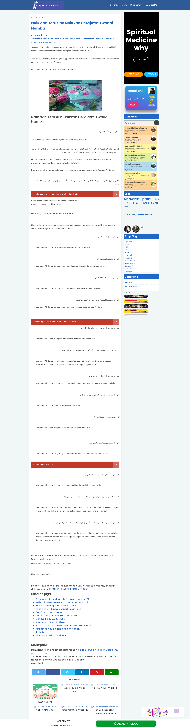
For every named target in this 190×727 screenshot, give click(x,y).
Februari (128, 255)
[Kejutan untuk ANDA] (163, 712)
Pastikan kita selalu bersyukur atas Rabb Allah (51, 563)
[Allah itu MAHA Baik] (45, 707)
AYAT (41, 43)
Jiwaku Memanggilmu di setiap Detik (56, 605)
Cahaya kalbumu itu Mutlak (51, 618)
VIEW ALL (152, 74)
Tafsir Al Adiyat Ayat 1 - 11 (104, 687)
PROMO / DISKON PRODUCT (141, 214)
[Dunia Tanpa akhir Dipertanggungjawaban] (105, 707)
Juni (126, 244)
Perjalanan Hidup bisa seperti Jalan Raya (58, 609)
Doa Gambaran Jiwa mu (49, 612)
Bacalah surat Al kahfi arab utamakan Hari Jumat (63, 625)
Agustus (128, 241)
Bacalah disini (131, 286)
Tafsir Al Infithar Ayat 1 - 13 (75, 710)
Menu (124, 5)
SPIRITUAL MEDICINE (42, 38)
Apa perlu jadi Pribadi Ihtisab (74, 689)
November (129, 263)
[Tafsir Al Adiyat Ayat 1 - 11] (105, 684)
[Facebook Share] (53, 672)
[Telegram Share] (67, 672)
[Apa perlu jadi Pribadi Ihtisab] (75, 684)
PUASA (156, 199)
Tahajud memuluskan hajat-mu (58, 213)
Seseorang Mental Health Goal (133, 146)
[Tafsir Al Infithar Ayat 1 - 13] (75, 707)
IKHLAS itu (50, 464)
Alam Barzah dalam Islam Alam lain (55, 635)
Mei (126, 247)
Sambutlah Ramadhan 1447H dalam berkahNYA (62, 599)
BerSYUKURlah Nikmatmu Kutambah (135, 182)
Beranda (114, 5)
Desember (129, 260)
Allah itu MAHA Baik (45, 710)
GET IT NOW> (134, 74)
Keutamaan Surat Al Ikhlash (51, 622)
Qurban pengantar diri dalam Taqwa (56, 615)
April (126, 249)
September (129, 269)
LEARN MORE (141, 59)
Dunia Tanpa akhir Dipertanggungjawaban (105, 712)
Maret (127, 252)
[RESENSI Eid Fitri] (45, 691)
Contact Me (151, 5)
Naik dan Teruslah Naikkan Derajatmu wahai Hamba (84, 38)
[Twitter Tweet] (38, 672)
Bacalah (128, 282)
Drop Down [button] (135, 5)
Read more (134, 133)
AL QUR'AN (34, 43)
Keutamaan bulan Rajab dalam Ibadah (62, 194)
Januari (128, 258)
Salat (126, 207)
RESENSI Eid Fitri (45, 701)
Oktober (128, 266)
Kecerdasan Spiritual (138, 199)
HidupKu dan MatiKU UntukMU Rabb (61, 321)
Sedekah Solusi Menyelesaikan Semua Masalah (62, 602)
